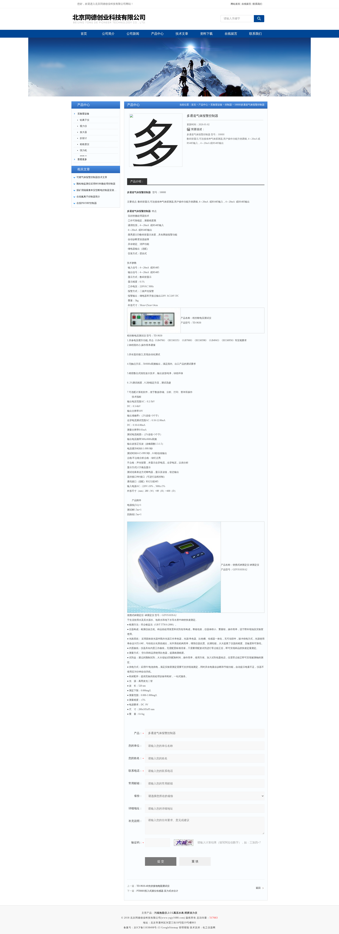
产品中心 (203, 104)
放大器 (83, 132)
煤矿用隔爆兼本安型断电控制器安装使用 (97, 190)
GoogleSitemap (169, 927)
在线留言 (246, 4)
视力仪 (83, 126)
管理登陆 (184, 927)
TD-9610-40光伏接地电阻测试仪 (153, 886)
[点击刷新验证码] (183, 842)
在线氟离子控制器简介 (88, 196)
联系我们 (257, 4)
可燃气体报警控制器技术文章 (92, 177)
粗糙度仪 (84, 144)
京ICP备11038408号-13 (147, 927)
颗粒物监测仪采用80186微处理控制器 (96, 183)
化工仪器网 (209, 927)
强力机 (83, 150)
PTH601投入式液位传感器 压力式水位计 (157, 890)
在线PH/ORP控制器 (87, 203)
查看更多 (82, 159)
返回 (258, 888)
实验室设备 (83, 113)
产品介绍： (137, 181)
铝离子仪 (84, 120)
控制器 (228, 104)
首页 (193, 104)
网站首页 (235, 4)
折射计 (83, 138)
